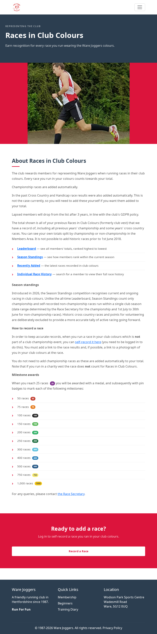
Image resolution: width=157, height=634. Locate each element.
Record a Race (78, 551)
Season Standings (30, 257)
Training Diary (68, 609)
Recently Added (28, 265)
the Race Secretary (71, 494)
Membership (67, 597)
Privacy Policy (112, 628)
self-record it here (88, 342)
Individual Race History (34, 274)
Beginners (65, 603)
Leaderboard (26, 248)
